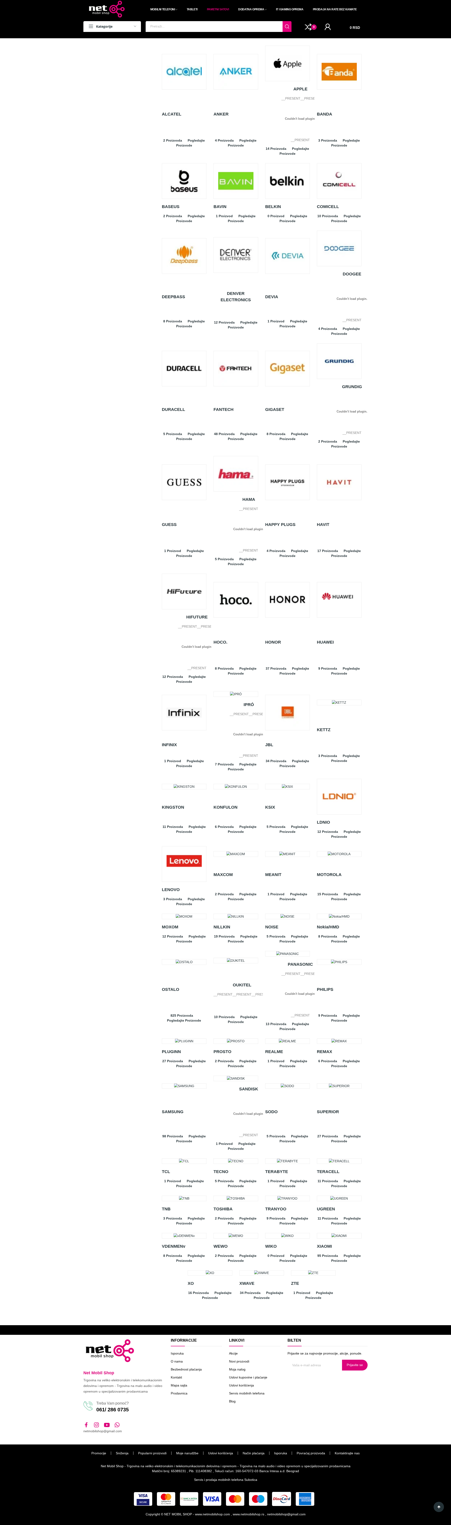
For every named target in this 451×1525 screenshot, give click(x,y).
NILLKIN (222, 927)
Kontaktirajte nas (347, 1453)
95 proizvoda (327, 1256)
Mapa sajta (179, 1385)
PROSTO (222, 1051)
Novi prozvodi (239, 1361)
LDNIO (323, 822)
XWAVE (246, 1283)
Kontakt (176, 1377)
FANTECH (223, 409)
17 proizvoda (327, 551)
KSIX (270, 807)
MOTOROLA (329, 874)
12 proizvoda (224, 322)
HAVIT (323, 524)
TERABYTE (276, 1171)
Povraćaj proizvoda (311, 1453)
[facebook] (86, 1425)
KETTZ (323, 729)
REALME (274, 1051)
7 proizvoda (224, 764)
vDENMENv (173, 1246)
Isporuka (177, 1353)
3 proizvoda (327, 140)
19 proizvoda (224, 936)
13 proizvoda (276, 1024)
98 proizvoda (172, 1136)
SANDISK (248, 1089)
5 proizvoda (172, 434)
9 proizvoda (327, 668)
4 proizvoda (224, 140)
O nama (177, 1361)
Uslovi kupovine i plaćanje (248, 1377)
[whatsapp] (117, 1425)
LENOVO (171, 889)
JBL (269, 744)
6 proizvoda (224, 827)
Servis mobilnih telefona (246, 1393)
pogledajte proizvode (184, 1020)
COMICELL (328, 206)
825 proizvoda (182, 1015)
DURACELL (173, 409)
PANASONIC (300, 964)
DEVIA (271, 296)
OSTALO (170, 989)
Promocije (98, 1453)
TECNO (221, 1171)
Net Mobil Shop (98, 1373)
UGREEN (326, 1209)
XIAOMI (324, 1246)
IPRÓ (249, 704)
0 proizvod (276, 216)
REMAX (324, 1051)
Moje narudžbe (187, 1453)
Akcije (233, 1353)
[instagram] (96, 1425)
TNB (166, 1209)
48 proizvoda (224, 434)
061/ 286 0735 (112, 1410)
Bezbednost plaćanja (186, 1369)
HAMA (248, 499)
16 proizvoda (198, 1293)
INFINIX (169, 744)
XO (191, 1283)
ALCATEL (171, 114)
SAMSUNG (172, 1111)
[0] (308, 26)
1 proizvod (224, 216)
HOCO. (220, 642)
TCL (166, 1171)
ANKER (221, 114)
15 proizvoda (327, 894)
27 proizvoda (172, 1061)
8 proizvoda (172, 321)
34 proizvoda (276, 761)
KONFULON (225, 807)
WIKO (271, 1246)
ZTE (295, 1283)
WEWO (221, 1246)
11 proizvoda (173, 827)
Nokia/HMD (328, 927)
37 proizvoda (276, 668)
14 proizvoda (276, 149)
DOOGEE (352, 274)
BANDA (324, 114)
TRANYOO (275, 1209)
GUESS (169, 524)
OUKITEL (242, 985)
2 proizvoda (172, 140)
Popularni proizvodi (152, 1453)
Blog (232, 1401)
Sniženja (122, 1453)
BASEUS (170, 206)
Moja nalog (237, 1369)
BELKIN (273, 206)
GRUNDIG (352, 386)
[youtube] (107, 1425)
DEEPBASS (173, 296)
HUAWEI (325, 642)
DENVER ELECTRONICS (236, 296)
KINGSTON (173, 807)
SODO (271, 1111)
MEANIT (273, 874)
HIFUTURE (197, 617)
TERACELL (328, 1171)
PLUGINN (171, 1051)
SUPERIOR (328, 1111)
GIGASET (274, 409)
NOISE (271, 927)
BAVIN (220, 206)
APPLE (300, 89)
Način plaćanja (253, 1453)
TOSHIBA (223, 1209)
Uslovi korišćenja (241, 1385)
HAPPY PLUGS (280, 524)
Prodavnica (179, 1393)
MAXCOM (223, 874)
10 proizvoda (327, 216)
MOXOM (170, 927)
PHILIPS (325, 989)
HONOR (273, 642)
